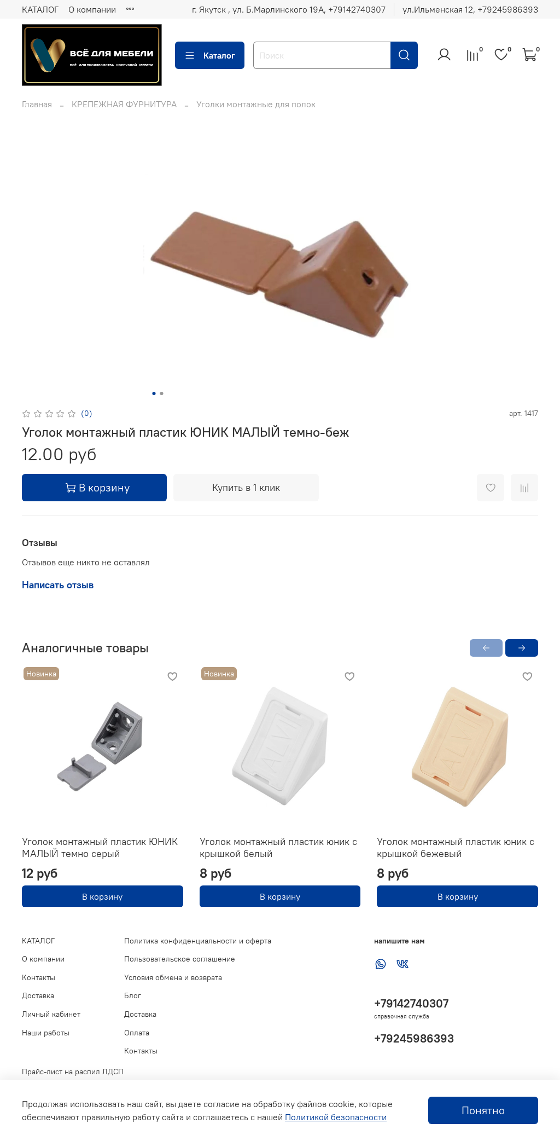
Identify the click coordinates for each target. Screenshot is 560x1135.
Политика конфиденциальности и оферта (197, 941)
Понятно (483, 1110)
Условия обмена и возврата (173, 977)
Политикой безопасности (336, 1116)
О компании (92, 9)
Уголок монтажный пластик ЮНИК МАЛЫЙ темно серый (100, 847)
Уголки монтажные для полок (256, 104)
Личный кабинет (51, 1014)
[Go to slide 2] (162, 393)
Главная (37, 104)
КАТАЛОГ (40, 9)
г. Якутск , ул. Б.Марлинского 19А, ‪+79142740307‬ (289, 9)
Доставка (38, 995)
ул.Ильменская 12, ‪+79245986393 (470, 9)
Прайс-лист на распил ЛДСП (73, 1071)
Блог (132, 995)
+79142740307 (411, 1003)
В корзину (102, 895)
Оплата (136, 1033)
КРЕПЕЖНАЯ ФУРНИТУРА (124, 104)
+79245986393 (414, 1038)
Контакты (38, 977)
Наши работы (45, 1033)
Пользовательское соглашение (179, 959)
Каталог (219, 55)
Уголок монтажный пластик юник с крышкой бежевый (455, 847)
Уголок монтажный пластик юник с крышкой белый (278, 847)
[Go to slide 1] (154, 393)
